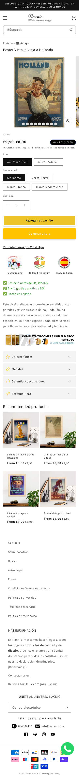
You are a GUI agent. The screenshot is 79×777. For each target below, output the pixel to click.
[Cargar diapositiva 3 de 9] (31, 124)
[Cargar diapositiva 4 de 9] (35, 124)
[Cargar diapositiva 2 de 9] (27, 124)
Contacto (14, 542)
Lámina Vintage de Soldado (17, 515)
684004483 (25, 726)
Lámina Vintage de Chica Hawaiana (21, 456)
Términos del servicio (22, 607)
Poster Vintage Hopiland (57, 513)
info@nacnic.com (53, 726)
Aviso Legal (15, 570)
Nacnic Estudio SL (33, 773)
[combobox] (39, 29)
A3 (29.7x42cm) (48, 162)
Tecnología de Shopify (50, 773)
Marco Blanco (16, 187)
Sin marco (14, 178)
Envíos (12, 579)
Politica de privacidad (22, 597)
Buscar (12, 561)
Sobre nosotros (18, 552)
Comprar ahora (39, 233)
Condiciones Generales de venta (29, 588)
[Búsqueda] (71, 29)
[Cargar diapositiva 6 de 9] (43, 124)
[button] (5, 18)
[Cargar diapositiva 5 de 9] (39, 124)
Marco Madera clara (49, 187)
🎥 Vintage (22, 43)
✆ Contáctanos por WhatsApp (23, 247)
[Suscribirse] (66, 707)
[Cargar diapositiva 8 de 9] (51, 124)
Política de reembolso (22, 616)
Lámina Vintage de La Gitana (56, 456)
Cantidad (8, 196)
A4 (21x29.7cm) (17, 162)
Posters (7, 43)
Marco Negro (40, 178)
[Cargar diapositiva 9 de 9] (55, 124)
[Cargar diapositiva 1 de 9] (23, 124)
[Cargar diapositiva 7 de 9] (47, 124)
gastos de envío (32, 147)
